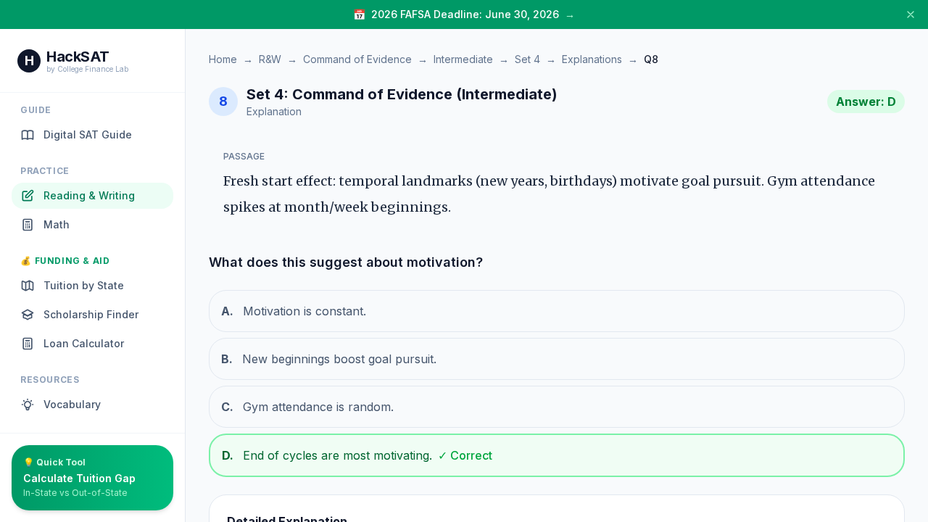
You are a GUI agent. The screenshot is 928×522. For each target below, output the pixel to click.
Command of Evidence (357, 59)
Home (223, 59)
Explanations (592, 59)
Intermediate (463, 59)
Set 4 (527, 59)
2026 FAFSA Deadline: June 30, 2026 (465, 14)
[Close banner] (910, 14)
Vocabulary (72, 404)
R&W (270, 59)
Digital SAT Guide (88, 134)
